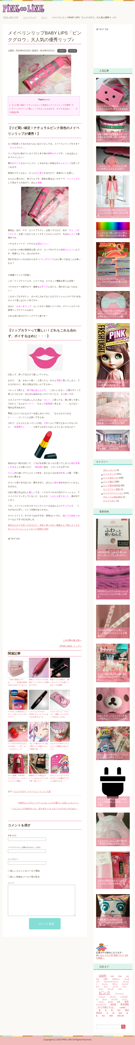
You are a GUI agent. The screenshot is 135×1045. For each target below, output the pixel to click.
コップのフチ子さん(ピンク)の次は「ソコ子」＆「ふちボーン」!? (17, 746)
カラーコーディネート (111, 981)
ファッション (119, 993)
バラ (120, 989)
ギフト (106, 986)
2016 (120, 976)
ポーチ (104, 999)
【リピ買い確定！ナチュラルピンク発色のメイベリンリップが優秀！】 (41, 105)
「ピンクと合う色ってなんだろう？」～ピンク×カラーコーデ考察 (112, 212)
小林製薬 (122, 1007)
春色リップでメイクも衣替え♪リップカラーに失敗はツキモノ (39, 682)
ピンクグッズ (109, 474)
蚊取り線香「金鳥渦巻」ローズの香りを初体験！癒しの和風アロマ (112, 137)
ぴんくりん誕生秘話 (112, 497)
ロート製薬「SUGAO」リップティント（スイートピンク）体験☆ (17, 778)
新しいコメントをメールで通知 (25, 871)
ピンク (105, 992)
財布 (120, 1013)
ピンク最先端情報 (111, 485)
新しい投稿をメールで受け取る (25, 877)
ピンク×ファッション (113, 493)
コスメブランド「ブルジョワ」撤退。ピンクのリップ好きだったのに (59, 714)
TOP (12, 17)
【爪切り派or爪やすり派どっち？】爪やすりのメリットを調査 (112, 633)
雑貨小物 (120, 1015)
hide (47, 100)
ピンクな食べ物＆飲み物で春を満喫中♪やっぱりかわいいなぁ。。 (112, 676)
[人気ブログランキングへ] (102, 950)
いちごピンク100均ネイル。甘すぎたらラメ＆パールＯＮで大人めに (44, 809)
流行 (118, 1010)
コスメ (62, 51)
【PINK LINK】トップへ (70, 646)
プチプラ (113, 997)
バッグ (111, 989)
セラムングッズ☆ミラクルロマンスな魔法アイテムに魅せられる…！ (59, 778)
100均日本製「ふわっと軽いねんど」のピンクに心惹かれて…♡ (112, 555)
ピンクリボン (109, 501)
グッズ (115, 986)
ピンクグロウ (20, 791)
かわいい (116, 979)
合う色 (110, 1002)
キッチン (105, 984)
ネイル (101, 989)
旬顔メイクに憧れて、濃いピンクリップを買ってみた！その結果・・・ (59, 682)
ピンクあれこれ (110, 478)
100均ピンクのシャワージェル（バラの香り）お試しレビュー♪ (48, 803)
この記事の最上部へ (72, 640)
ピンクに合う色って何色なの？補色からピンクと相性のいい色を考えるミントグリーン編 (112, 313)
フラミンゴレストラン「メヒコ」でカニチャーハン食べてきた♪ (112, 281)
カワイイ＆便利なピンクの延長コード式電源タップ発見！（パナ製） (112, 802)
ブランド (102, 997)
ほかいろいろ (109, 470)
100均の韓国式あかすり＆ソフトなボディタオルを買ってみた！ (111, 883)
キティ (114, 984)
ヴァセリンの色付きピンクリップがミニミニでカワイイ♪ (17, 714)
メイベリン (32, 791)
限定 (103, 1015)
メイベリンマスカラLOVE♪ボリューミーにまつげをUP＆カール (38, 714)
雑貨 (111, 1015)
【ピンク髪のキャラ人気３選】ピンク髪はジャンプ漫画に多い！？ (38, 746)
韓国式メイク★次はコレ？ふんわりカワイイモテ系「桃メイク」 (38, 778)
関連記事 (14, 112)
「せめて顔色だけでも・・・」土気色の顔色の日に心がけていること (17, 682)
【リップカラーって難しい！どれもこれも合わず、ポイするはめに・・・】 (43, 109)
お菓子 (105, 979)
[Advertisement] (30, 559)
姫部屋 (113, 1004)
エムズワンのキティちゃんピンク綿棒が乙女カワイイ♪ (59, 746)
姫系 (118, 1002)
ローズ (101, 1002)
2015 (112, 976)
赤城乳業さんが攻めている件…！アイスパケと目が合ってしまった (112, 922)
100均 (102, 975)
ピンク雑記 (108, 482)
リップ (72, 51)
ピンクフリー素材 (111, 489)
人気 (48, 791)
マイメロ (114, 999)
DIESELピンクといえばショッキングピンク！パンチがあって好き (112, 594)
